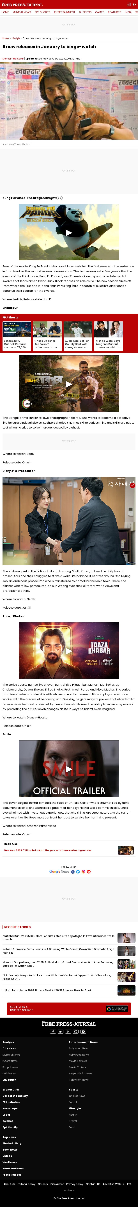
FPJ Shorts (42, 12)
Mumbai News (22, 12)
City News (9, 1048)
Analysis (8, 1042)
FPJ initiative (11, 1102)
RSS (129, 1184)
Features (114, 12)
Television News (79, 1080)
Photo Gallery (12, 1143)
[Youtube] (89, 871)
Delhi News (9, 1073)
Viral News (10, 1162)
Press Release (12, 1175)
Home (5, 12)
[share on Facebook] (53, 1032)
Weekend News (13, 1168)
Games (99, 12)
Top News (9, 1137)
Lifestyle (16, 38)
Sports (73, 1089)
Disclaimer (57, 1184)
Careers (43, 1184)
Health (73, 1114)
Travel (73, 1121)
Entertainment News (83, 1042)
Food (72, 1127)
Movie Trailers (77, 1067)
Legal (6, 1114)
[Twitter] (78, 871)
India (128, 12)
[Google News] (59, 871)
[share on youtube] (83, 1032)
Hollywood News (79, 1054)
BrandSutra (11, 1089)
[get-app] (134, 4)
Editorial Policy (26, 1184)
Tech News (10, 1149)
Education (10, 1080)
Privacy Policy (74, 1184)
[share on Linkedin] (68, 1032)
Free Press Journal (22, 4)
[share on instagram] (76, 1032)
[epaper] (129, 4)
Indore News (10, 1061)
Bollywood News (79, 1048)
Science (8, 1121)
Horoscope (10, 1108)
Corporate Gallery (15, 1096)
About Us (9, 1184)
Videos (7, 1156)
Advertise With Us (114, 1184)
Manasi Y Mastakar (13, 58)
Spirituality (10, 1127)
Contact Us (93, 1184)
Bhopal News (10, 1067)
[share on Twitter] (60, 1032)
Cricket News (77, 1096)
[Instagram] (83, 871)
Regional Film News (81, 1073)
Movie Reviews (78, 1061)
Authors (69, 1190)
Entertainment (64, 12)
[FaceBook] (72, 871)
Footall (73, 1102)
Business (85, 12)
